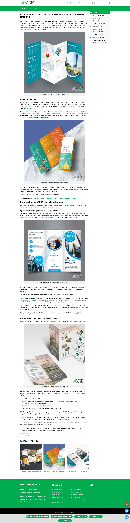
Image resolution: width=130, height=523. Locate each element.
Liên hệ (91, 3)
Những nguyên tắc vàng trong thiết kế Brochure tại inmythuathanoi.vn (31, 472)
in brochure (29, 300)
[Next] (88, 460)
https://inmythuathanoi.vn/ (51, 321)
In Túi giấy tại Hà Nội (97, 34)
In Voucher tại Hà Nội (98, 37)
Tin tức (85, 3)
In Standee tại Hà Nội (98, 15)
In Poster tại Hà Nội (97, 32)
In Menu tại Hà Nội (97, 29)
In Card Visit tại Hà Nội (98, 23)
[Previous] (20, 460)
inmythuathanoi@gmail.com (30, 403)
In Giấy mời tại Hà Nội (98, 26)
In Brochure (32, 8)
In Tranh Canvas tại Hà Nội (99, 43)
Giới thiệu (68, 3)
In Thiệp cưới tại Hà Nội (98, 40)
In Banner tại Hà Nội (97, 21)
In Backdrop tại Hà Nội (98, 18)
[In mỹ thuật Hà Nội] (28, 3)
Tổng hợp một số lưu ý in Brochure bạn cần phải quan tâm (77, 472)
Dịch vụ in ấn (76, 3)
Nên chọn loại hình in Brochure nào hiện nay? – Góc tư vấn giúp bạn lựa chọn (53, 198)
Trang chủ (61, 3)
